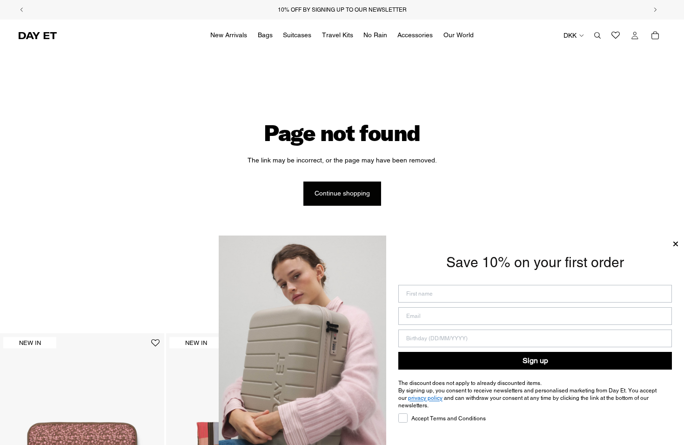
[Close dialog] (675, 244)
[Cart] (655, 35)
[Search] (597, 35)
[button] (155, 346)
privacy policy (425, 398)
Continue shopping (342, 193)
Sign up (535, 360)
